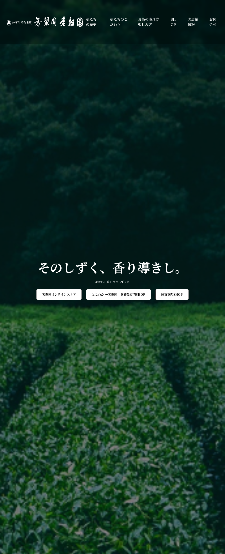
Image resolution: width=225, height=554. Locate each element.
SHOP (173, 22)
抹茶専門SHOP (172, 294)
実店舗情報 (193, 22)
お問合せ (212, 22)
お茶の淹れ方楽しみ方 (148, 22)
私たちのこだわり (118, 22)
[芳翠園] (46, 22)
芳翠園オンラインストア (59, 294)
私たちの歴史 (91, 22)
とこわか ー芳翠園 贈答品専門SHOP (118, 294)
